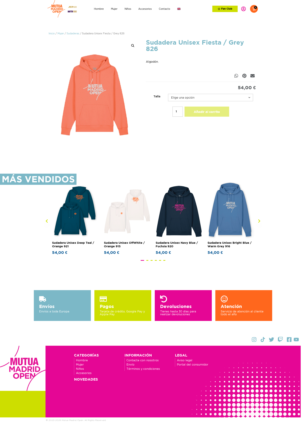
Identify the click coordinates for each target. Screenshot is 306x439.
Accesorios (145, 8)
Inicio (52, 33)
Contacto (164, 8)
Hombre (99, 8)
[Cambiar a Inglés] (179, 9)
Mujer (114, 8)
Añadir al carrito (207, 112)
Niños (127, 8)
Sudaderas (73, 33)
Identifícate (243, 9)
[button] (133, 45)
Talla (157, 96)
